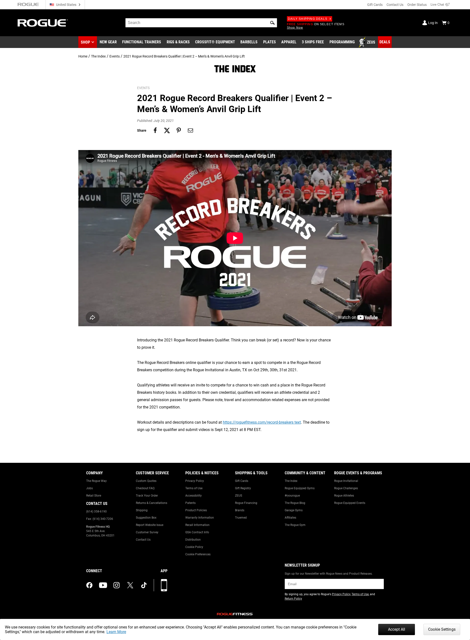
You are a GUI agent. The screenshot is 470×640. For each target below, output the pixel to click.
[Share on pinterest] (179, 130)
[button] (272, 22)
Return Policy (293, 598)
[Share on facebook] (155, 130)
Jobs (89, 488)
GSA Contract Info (197, 532)
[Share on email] (190, 130)
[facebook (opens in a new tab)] (89, 585)
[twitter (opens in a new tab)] (130, 585)
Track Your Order (147, 495)
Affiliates (290, 517)
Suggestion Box (146, 517)
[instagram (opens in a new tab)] (116, 585)
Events (114, 56)
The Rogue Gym (295, 525)
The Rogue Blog (295, 503)
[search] (201, 22)
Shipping (142, 510)
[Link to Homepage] (43, 23)
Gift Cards (375, 5)
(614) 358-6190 (96, 511)
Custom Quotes (146, 481)
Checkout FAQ (145, 488)
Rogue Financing (246, 503)
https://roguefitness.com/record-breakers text (262, 422)
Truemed (241, 517)
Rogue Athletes (344, 495)
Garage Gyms (294, 510)
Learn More (116, 631)
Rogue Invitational (346, 481)
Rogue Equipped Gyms (300, 488)
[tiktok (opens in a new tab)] (144, 585)
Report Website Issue (149, 525)
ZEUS (238, 495)
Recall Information (197, 525)
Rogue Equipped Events (349, 503)
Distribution (193, 539)
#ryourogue (292, 495)
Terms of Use (193, 488)
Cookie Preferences (198, 554)
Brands (239, 510)
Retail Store (93, 495)
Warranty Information (199, 517)
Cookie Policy (194, 547)
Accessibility (193, 495)
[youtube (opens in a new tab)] (103, 585)
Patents (190, 503)
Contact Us (395, 5)
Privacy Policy (194, 481)
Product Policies (196, 510)
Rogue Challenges (346, 488)
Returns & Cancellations (151, 503)
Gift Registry (243, 488)
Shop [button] (85, 42)
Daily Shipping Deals (307, 19)
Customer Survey (147, 532)
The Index (98, 56)
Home (82, 56)
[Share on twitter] (167, 130)
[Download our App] (164, 585)
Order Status (417, 5)
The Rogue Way (96, 481)
